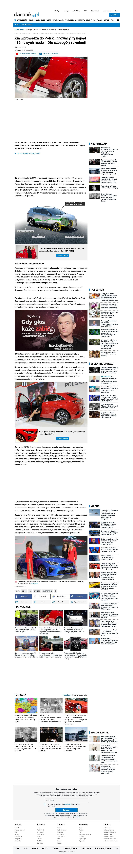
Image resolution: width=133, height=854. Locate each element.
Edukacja (60, 832)
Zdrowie (39, 838)
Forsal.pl (17, 834)
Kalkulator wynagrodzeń (110, 841)
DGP (85, 11)
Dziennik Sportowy (63, 30)
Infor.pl (17, 828)
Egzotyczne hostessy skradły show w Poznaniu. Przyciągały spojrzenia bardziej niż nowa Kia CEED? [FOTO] (61, 249)
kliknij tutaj (77, 817)
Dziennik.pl (41, 824)
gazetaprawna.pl (107, 11)
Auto (17, 25)
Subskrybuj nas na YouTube (27, 54)
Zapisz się (66, 810)
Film (58, 838)
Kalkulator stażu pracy (110, 832)
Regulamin (55, 848)
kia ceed (37, 591)
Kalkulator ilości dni (109, 830)
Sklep (116, 11)
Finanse (81, 830)
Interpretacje (18, 838)
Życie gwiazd (61, 836)
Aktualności (27, 25)
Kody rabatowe (61, 830)
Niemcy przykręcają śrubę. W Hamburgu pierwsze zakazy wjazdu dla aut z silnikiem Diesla (26, 655)
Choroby (81, 836)
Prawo (81, 828)
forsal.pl (66, 11)
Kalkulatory (107, 824)
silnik (24, 591)
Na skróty (18, 824)
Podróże (39, 841)
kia (30, 591)
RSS (117, 848)
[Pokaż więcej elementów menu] (118, 20)
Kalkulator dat (107, 828)
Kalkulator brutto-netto (110, 838)
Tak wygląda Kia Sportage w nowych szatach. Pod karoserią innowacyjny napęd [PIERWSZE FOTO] (75, 656)
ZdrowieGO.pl (95, 11)
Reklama (35, 848)
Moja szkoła (60, 834)
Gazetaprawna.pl (20, 830)
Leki (80, 832)
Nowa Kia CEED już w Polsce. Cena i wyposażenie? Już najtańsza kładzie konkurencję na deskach (50, 631)
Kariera (44, 848)
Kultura (59, 843)
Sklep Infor (18, 841)
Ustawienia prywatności (103, 848)
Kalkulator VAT (108, 834)
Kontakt (17, 848)
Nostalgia (29, 30)
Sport (39, 836)
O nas (26, 848)
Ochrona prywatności (70, 848)
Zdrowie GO (37, 30)
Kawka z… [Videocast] (49, 30)
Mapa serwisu (86, 848)
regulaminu (67, 804)
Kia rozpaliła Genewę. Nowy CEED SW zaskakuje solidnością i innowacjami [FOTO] (62, 433)
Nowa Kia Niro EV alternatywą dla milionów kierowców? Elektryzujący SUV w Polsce (74, 630)
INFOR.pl (56, 11)
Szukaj (115, 15)
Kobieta (59, 828)
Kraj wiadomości (80, 695)
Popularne (67, 695)
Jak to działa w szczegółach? (28, 153)
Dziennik (17, 33)
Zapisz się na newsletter (50, 54)
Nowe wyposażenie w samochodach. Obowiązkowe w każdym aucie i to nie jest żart (50, 655)
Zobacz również (63, 255)
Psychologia (82, 838)
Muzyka (59, 841)
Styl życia (81, 841)
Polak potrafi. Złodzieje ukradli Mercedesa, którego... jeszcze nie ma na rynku (25, 630)
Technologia (40, 830)
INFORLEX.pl (76, 11)
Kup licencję (34, 583)
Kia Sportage (47, 591)
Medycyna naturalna (85, 834)
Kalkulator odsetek (109, 836)
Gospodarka (40, 832)
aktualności (35, 33)
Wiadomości (40, 834)
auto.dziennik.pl (26, 33)
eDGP (16, 832)
